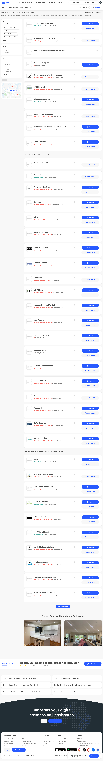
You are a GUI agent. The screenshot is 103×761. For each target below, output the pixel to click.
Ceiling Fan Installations (10, 33)
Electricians (15, 12)
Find (10, 12)
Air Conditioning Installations (11, 30)
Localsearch (3, 12)
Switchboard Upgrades (10, 27)
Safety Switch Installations (11, 37)
